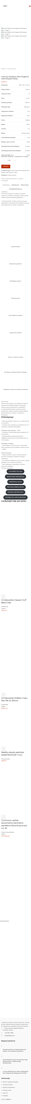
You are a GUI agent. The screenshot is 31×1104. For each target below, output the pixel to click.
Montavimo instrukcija (15, 477)
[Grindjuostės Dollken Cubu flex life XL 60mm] (15, 630)
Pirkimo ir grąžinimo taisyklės (10, 1082)
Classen (3, 608)
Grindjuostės (4, 606)
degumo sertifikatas (15, 492)
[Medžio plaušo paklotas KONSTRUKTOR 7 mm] (15, 728)
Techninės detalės (15, 471)
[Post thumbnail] (6, 1046)
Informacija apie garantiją (15, 497)
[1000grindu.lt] (14, 929)
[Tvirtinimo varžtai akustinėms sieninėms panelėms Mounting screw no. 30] (15, 780)
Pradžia (3, 69)
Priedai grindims (5, 759)
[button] (3, 597)
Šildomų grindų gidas (15, 487)
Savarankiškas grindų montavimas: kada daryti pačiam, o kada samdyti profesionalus (15, 1061)
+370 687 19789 (8, 1033)
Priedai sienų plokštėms (7, 832)
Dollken (3, 706)
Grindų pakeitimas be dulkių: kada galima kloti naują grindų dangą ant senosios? (15, 1072)
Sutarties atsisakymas (9, 1087)
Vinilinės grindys (11, 69)
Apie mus (5, 1093)
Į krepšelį (6, 166)
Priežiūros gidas (15, 482)
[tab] (6, 185)
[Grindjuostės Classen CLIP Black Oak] (15, 522)
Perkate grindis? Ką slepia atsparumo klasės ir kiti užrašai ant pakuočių (14, 1050)
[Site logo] (15, 6)
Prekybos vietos (7, 1090)
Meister (3, 834)
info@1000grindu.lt (9, 1035)
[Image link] (10, 1019)
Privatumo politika (7, 1085)
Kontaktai (5, 1096)
